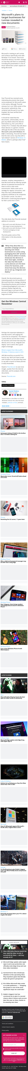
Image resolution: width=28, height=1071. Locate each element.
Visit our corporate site (14, 1012)
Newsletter (23, 49)
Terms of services (20, 316)
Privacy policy (5, 1030)
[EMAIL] (21, 395)
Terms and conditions (7, 1023)
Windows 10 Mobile (8, 385)
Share (5, 49)
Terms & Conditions (13, 1060)
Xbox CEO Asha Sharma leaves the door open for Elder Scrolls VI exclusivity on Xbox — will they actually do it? (15, 954)
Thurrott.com (11, 367)
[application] (14, 166)
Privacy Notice (22, 318)
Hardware (4, 10)
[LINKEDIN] (15, 395)
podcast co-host (12, 402)
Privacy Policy (19, 1059)
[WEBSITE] (18, 395)
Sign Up (14, 1053)
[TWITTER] (10, 395)
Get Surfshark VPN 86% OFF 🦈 (18, 6)
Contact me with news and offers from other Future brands (14, 1049)
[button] (26, 2)
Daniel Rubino (11, 26)
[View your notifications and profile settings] (19, 2)
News (3, 27)
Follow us (15, 49)
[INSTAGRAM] (13, 395)
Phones (10, 10)
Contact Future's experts (8, 1027)
